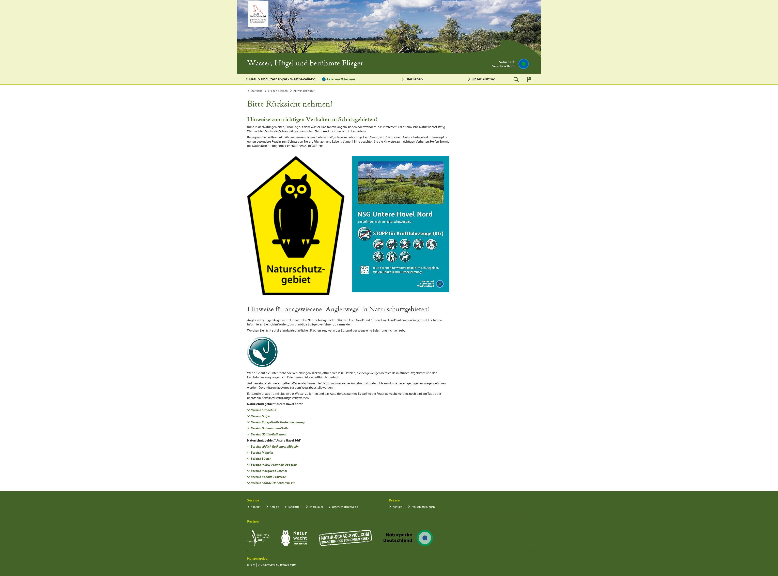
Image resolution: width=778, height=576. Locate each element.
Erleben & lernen (341, 79)
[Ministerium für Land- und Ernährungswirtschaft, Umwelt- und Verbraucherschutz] (258, 14)
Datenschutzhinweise (345, 507)
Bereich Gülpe (260, 416)
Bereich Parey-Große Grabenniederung (278, 422)
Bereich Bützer (261, 459)
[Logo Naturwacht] (294, 538)
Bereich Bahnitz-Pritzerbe (268, 477)
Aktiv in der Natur (304, 91)
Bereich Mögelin (262, 452)
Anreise (274, 507)
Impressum (316, 507)
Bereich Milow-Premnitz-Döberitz (274, 465)
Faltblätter (294, 507)
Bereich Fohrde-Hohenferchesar (273, 483)
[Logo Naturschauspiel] (345, 538)
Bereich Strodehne (263, 410)
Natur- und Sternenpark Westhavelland (282, 79)
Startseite (256, 91)
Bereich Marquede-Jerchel (269, 471)
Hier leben (414, 79)
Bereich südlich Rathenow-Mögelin (275, 446)
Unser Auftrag (483, 79)
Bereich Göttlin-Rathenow (268, 434)
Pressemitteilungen (423, 507)
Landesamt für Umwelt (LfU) (278, 565)
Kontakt (256, 507)
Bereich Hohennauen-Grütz (269, 428)
